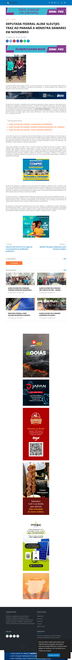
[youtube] (55, 3)
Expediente (40, 616)
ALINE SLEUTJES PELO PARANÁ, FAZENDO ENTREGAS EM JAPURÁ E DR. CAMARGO (37, 127)
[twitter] (17, 636)
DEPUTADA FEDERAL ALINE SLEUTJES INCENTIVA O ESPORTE (19, 314)
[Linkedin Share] (17, 41)
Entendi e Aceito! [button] (54, 655)
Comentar (15, 263)
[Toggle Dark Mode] (58, 2)
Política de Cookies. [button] (45, 650)
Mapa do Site (41, 626)
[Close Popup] (2, 651)
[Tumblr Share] (21, 41)
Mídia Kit (39, 621)
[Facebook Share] (7, 41)
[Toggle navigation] (64, 2)
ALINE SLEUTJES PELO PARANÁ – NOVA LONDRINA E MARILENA (30, 130)
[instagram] (52, 3)
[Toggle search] (61, 2)
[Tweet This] (10, 41)
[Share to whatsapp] (24, 41)
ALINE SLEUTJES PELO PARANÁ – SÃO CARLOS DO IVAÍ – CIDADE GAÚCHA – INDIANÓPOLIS (50, 290)
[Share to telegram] (28, 41)
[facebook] (49, 3)
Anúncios (39, 619)
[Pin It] (14, 41)
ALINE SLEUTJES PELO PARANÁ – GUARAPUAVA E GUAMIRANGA (30, 124)
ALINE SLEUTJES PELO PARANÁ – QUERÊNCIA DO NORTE (50, 314)
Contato (39, 624)
